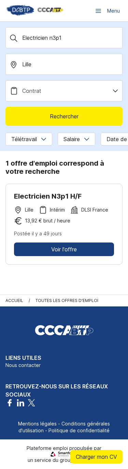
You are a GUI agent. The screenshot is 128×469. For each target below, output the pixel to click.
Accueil (14, 300)
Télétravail (24, 139)
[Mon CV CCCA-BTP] (34, 10)
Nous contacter (23, 365)
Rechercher (64, 116)
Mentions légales (37, 423)
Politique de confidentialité (79, 430)
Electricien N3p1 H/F (48, 196)
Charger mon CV (96, 456)
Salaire (71, 139)
